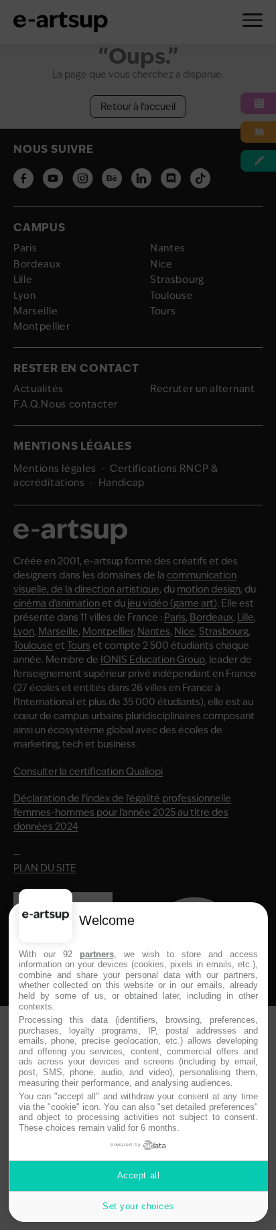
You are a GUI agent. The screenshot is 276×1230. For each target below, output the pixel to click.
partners (97, 954)
